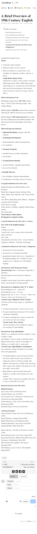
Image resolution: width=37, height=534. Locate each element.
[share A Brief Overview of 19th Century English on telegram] (23, 471)
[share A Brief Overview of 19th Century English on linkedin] (16, 471)
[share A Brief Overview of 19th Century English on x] (13, 471)
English (4, 458)
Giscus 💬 (23, 476)
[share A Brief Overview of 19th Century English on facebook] (20, 471)
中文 (17, 2)
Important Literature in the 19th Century (16, 50)
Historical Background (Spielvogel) (15, 35)
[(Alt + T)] (13, 2)
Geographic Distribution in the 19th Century (17, 37)
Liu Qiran (6, 2)
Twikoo (29, 521)
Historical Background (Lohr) (13, 32)
